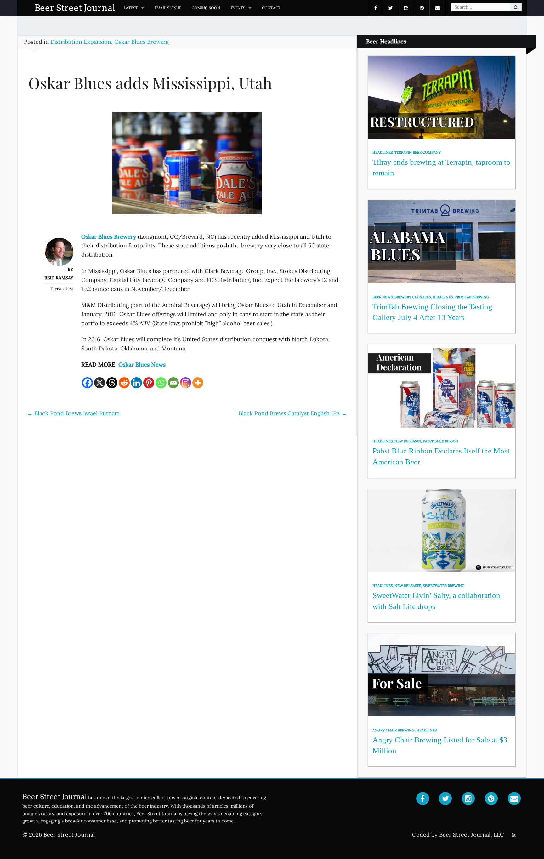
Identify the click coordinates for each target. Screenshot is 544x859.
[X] (99, 382)
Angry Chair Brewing (393, 730)
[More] (197, 382)
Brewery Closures (412, 297)
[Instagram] (185, 382)
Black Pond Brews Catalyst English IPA (293, 413)
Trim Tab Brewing (472, 297)
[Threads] (111, 382)
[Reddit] (124, 382)
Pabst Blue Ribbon (440, 441)
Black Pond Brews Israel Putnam (73, 413)
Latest (131, 7)
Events (238, 7)
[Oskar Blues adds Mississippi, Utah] (187, 166)
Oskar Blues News (141, 364)
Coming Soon (206, 7)
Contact (271, 7)
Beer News (382, 297)
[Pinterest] (148, 382)
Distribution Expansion (80, 41)
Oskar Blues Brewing (141, 41)
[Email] (173, 382)
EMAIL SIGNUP (168, 7)
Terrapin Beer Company (417, 152)
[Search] (516, 7)
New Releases (407, 441)
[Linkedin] (136, 382)
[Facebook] (87, 382)
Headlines (382, 152)
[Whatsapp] (161, 382)
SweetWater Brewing (444, 585)
